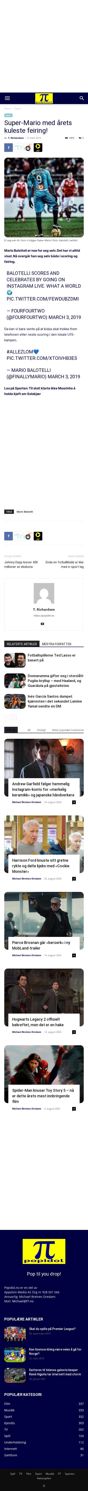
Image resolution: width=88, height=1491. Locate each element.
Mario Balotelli (25, 511)
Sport (18, 108)
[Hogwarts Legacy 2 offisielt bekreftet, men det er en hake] (44, 997)
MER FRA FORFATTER (56, 644)
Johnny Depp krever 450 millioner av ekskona (21, 564)
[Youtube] (44, 624)
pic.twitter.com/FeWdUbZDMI (43, 299)
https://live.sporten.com (38, 147)
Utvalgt (41, 730)
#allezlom (20, 351)
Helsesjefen (44, 1478)
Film (28, 1474)
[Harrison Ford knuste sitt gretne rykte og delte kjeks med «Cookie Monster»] (44, 844)
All (29, 730)
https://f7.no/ (18, 147)
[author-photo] (44, 603)
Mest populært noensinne (68, 730)
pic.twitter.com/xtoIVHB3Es (42, 358)
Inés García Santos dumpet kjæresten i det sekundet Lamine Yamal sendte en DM (55, 701)
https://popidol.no (44, 615)
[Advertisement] (44, 46)
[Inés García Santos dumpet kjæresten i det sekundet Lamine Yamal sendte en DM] (15, 701)
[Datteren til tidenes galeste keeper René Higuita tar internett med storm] (15, 1375)
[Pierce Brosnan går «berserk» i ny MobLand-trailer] (44, 921)
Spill (12, 1474)
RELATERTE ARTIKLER (22, 644)
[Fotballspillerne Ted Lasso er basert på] (15, 660)
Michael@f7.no (23, 1301)
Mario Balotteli (15, 250)
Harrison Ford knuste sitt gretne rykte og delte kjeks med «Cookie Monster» (40, 866)
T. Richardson (16, 137)
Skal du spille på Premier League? (52, 1329)
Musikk (50, 1474)
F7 (59, 1474)
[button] (7, 98)
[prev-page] (7, 717)
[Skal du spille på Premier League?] (15, 1334)
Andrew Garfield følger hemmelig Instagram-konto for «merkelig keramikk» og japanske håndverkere (43, 789)
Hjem (7, 108)
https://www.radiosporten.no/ (28, 147)
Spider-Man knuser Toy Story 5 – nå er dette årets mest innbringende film (43, 1096)
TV (20, 1474)
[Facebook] (8, 147)
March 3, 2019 (64, 317)
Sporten (69, 1474)
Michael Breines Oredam (26, 802)
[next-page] (13, 717)
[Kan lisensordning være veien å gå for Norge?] (15, 1354)
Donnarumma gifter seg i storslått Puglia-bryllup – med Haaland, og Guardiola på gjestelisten (56, 681)
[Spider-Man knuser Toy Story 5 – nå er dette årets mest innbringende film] (44, 1074)
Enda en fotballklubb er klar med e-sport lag (65, 564)
